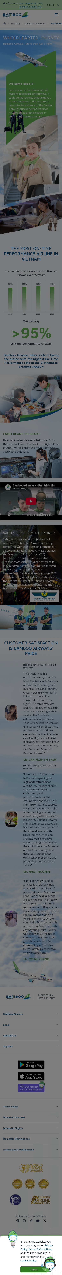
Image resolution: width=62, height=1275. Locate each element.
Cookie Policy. (28, 1260)
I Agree (33, 1269)
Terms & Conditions (40, 1249)
